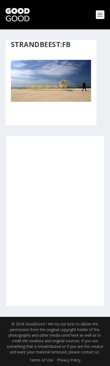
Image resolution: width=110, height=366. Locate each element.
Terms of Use (41, 360)
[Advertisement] (55, 221)
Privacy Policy (69, 360)
